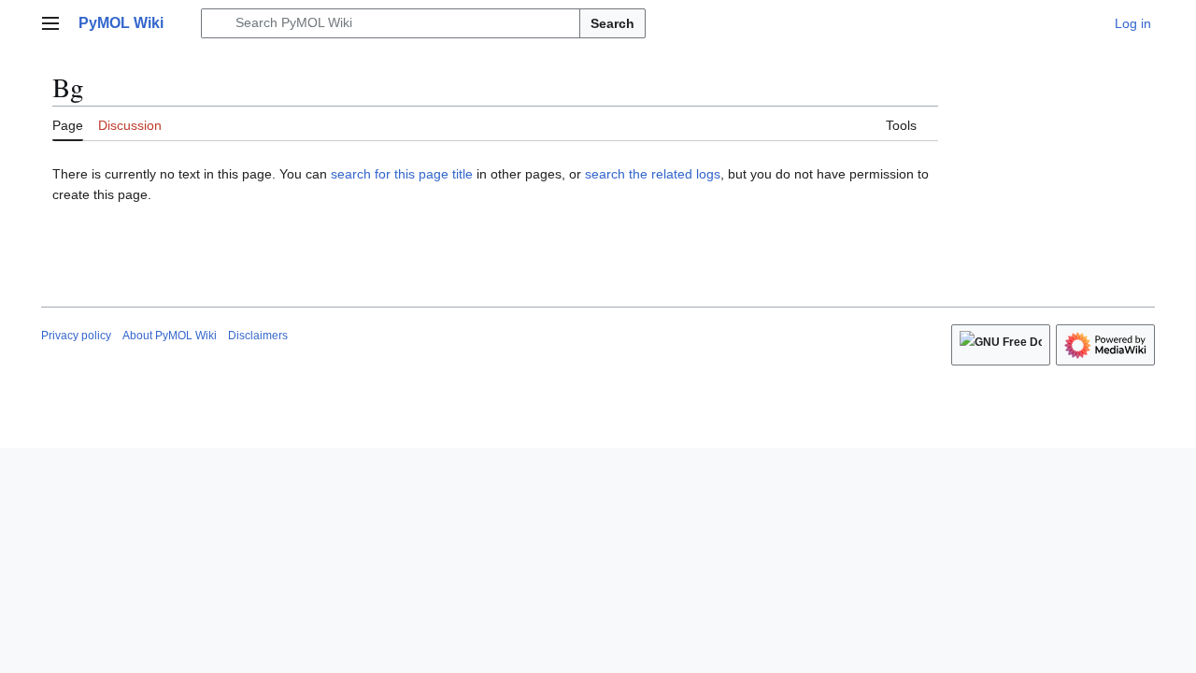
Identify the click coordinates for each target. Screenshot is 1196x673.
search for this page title (402, 173)
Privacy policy (76, 335)
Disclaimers (258, 335)
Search (612, 23)
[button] (50, 23)
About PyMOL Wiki (169, 335)
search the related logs (652, 173)
